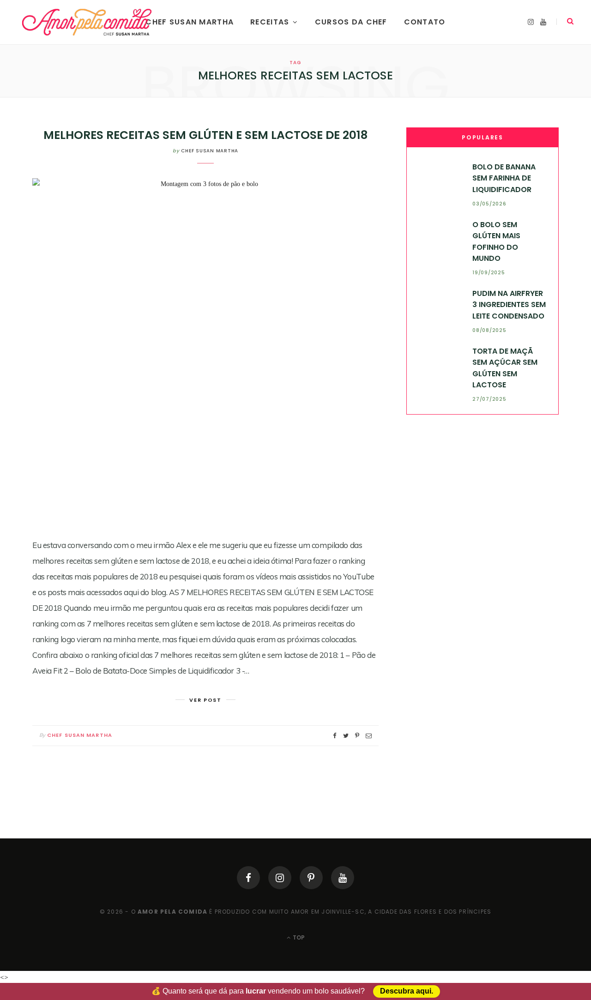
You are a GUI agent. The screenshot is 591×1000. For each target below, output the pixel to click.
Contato (425, 22)
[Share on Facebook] (335, 736)
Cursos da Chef (351, 22)
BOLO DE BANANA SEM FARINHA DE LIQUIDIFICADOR (504, 178)
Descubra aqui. (406, 991)
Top (298, 937)
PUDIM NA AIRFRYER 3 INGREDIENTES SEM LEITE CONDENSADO (509, 304)
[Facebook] (248, 877)
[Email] (369, 736)
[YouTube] (342, 877)
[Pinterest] (311, 877)
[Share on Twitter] (346, 736)
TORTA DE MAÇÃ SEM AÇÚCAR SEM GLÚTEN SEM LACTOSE (504, 368)
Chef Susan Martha (189, 22)
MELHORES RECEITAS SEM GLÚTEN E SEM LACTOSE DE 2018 (205, 135)
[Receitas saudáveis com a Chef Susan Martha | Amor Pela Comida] (87, 22)
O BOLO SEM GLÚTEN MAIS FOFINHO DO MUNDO (496, 241)
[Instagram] (279, 877)
